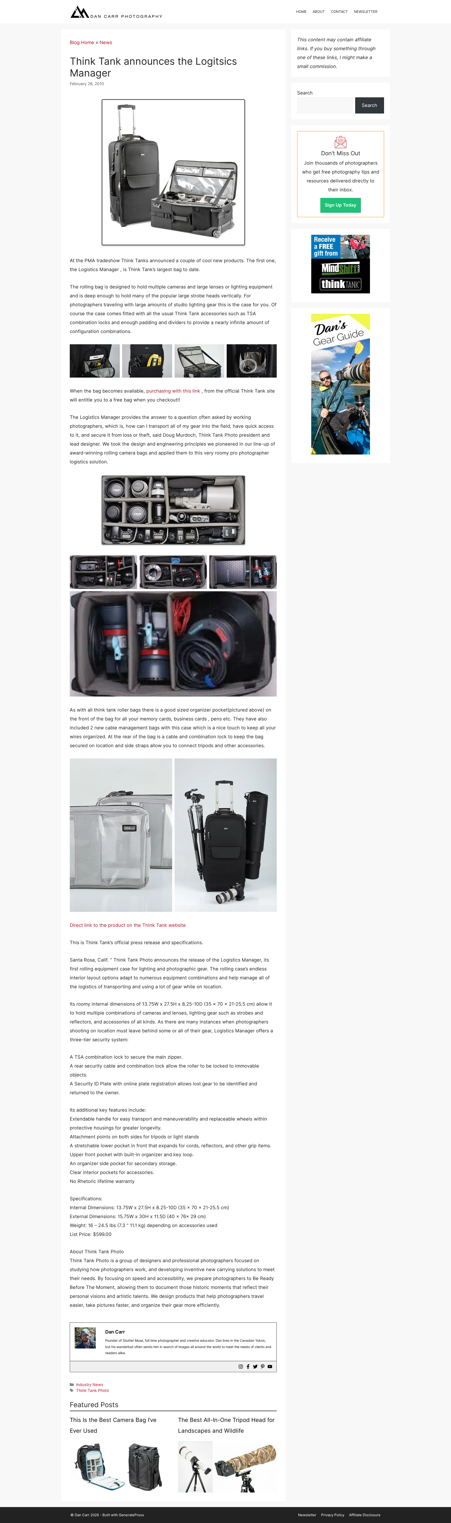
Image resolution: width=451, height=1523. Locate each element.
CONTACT (339, 11)
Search (305, 93)
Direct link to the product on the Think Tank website (128, 925)
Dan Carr (115, 1332)
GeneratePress (131, 1515)
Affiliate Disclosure (365, 1515)
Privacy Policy (332, 1515)
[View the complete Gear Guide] (340, 384)
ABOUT (319, 11)
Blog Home (82, 42)
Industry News (89, 1384)
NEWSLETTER (365, 11)
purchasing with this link (173, 391)
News (106, 42)
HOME (301, 11)
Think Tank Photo (92, 1390)
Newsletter (307, 1515)
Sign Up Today (340, 205)
